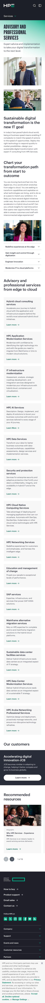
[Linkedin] (5, 919)
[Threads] (20, 919)
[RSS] (34, 919)
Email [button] (9, 900)
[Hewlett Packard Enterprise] (9, 5)
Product (12, 894)
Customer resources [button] (13, 950)
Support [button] (7, 936)
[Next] (12, 859)
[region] (22, 767)
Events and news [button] (11, 943)
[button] (42, 963)
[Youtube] (30, 919)
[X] (10, 919)
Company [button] (8, 929)
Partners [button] (7, 957)
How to (9, 889)
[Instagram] (15, 919)
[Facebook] (25, 919)
